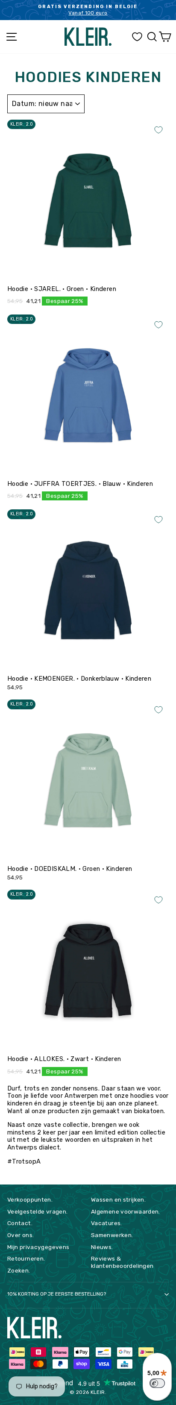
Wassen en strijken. (118, 1199)
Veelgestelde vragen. (37, 1211)
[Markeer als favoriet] (158, 130)
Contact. (19, 1223)
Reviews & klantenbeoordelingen (122, 1262)
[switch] (157, 1383)
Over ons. (20, 1235)
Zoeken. (18, 1270)
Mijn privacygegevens (38, 1246)
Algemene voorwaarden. (125, 1211)
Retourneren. (26, 1258)
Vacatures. (106, 1223)
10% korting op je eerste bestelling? (56, 1294)
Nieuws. (102, 1246)
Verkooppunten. (30, 1199)
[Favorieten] (137, 37)
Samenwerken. (112, 1235)
